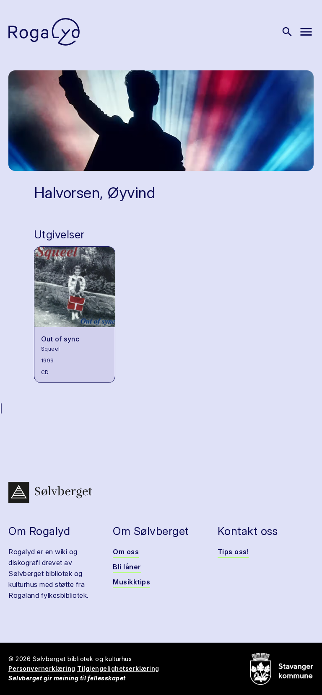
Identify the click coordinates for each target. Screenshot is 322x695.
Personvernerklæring (41, 668)
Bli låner (127, 567)
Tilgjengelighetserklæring (118, 668)
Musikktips (131, 582)
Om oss (126, 552)
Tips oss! (233, 552)
